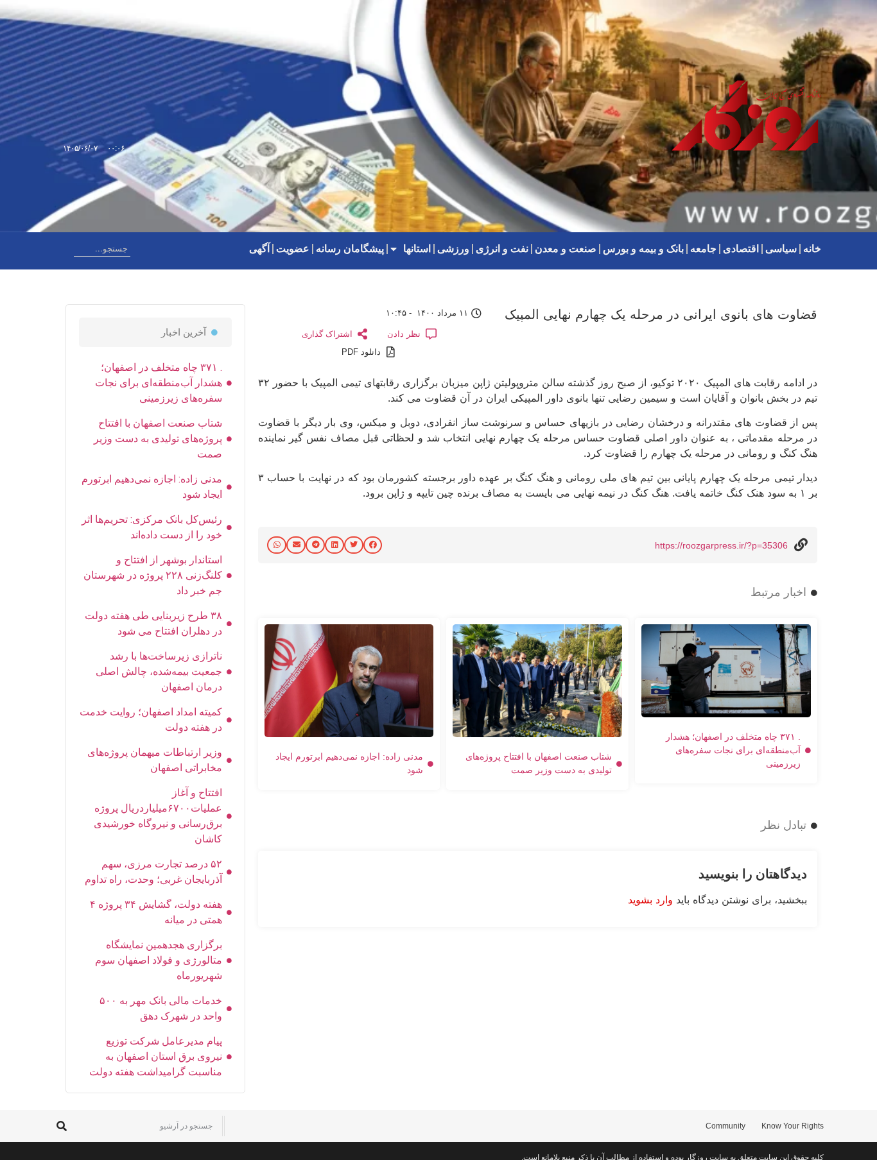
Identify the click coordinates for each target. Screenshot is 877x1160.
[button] (373, 545)
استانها (417, 248)
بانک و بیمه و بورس (643, 248)
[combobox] (102, 249)
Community (725, 1126)
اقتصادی (741, 248)
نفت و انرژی (502, 248)
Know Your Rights (792, 1126)
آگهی (259, 248)
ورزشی (453, 248)
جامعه (703, 248)
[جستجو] (63, 249)
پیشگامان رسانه (350, 248)
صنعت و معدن (565, 248)
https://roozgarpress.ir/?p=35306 (721, 545)
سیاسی (781, 248)
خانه (812, 248)
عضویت (292, 248)
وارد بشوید (650, 899)
